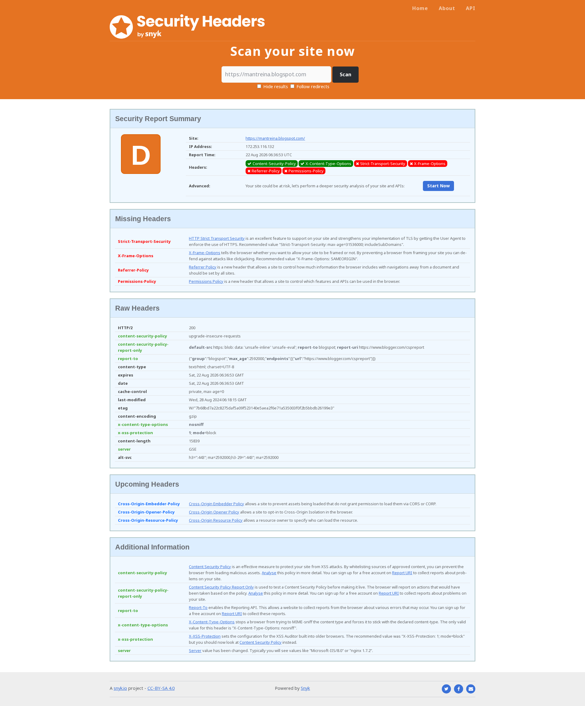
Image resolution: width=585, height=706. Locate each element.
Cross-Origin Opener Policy (214, 512)
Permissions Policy (206, 281)
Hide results (275, 86)
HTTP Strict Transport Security (217, 238)
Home (420, 8)
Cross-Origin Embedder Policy (216, 503)
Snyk (305, 688)
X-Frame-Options (204, 252)
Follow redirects (312, 86)
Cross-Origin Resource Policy (216, 520)
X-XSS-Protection (205, 636)
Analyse (269, 572)
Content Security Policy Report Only (221, 587)
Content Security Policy (210, 566)
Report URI (402, 572)
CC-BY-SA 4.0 (161, 688)
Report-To (198, 607)
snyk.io (120, 688)
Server (195, 650)
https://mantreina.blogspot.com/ (275, 138)
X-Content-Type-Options (212, 622)
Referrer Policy (202, 267)
